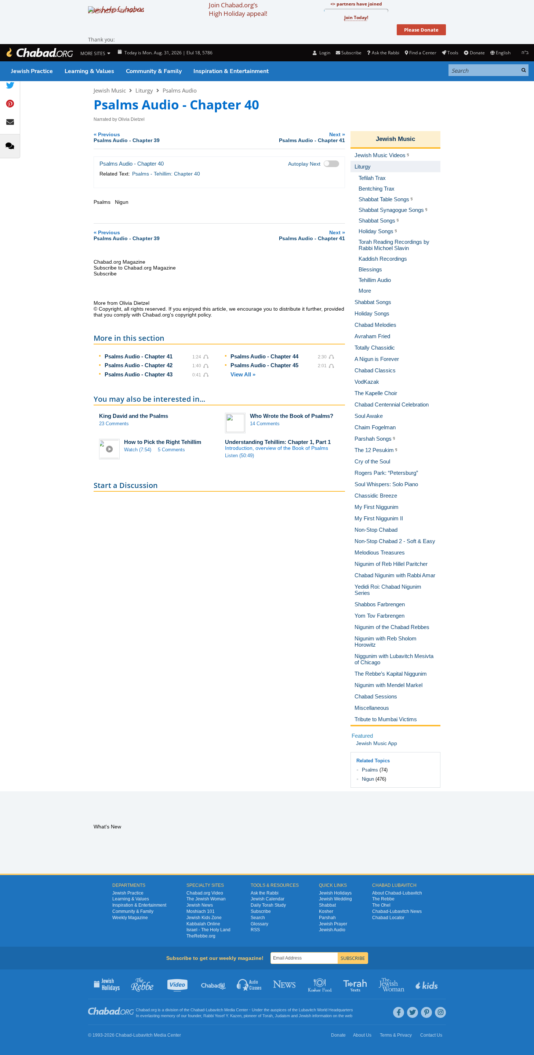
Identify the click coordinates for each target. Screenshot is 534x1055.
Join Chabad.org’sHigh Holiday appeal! (238, 9)
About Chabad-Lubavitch (397, 893)
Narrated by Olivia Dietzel (119, 119)
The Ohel (381, 905)
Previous (127, 137)
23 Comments (114, 423)
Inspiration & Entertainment (231, 71)
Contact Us (431, 1035)
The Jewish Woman (206, 899)
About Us (362, 1035)
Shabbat (327, 905)
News (285, 984)
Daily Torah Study (268, 905)
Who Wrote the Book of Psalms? (291, 416)
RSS (255, 929)
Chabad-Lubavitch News (397, 911)
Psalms (370, 770)
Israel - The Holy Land (208, 929)
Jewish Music (110, 90)
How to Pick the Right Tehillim (162, 442)
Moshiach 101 (200, 911)
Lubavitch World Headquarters (326, 1010)
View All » (242, 374)
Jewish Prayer (333, 923)
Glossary (259, 923)
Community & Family (154, 71)
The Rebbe (383, 899)
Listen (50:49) (239, 455)
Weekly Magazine (130, 917)
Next (312, 137)
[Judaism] (39, 52)
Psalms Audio (180, 90)
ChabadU (213, 984)
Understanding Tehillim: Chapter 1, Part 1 (278, 442)
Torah (267, 1016)
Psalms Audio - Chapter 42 (138, 365)
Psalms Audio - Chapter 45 (264, 365)
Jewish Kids (427, 984)
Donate (477, 53)
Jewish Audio (332, 929)
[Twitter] (412, 1012)
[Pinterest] (426, 1012)
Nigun (368, 779)
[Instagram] (440, 1012)
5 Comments (171, 449)
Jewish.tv (178, 984)
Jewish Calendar (267, 899)
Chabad (197, 1010)
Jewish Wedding (335, 899)
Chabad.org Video (204, 893)
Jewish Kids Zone (204, 917)
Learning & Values (89, 71)
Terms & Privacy (396, 1035)
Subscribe (261, 911)
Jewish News (199, 905)
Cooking (320, 984)
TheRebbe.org (200, 936)
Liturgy (144, 90)
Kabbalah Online (203, 923)
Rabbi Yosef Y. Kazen (222, 1016)
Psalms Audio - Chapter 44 (264, 356)
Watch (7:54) (137, 449)
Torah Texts (356, 984)
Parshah (327, 917)
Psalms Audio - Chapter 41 (138, 356)
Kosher (326, 911)
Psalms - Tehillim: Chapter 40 (166, 174)
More (365, 291)
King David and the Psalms (133, 416)
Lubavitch (214, 1010)
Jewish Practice (32, 71)
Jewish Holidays (335, 893)
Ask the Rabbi (385, 53)
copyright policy (193, 315)
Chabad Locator (388, 917)
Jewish (305, 1016)
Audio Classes (249, 984)
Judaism (282, 1016)
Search (258, 917)
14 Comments (265, 423)
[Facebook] (398, 1012)
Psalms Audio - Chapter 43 (138, 374)
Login (324, 53)
